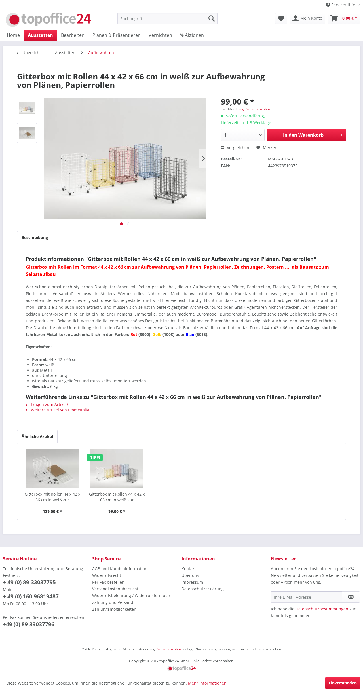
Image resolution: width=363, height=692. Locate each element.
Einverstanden (343, 682)
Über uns (190, 575)
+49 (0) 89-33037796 (28, 624)
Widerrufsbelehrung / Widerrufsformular (131, 595)
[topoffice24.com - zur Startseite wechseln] (48, 20)
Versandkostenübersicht (115, 588)
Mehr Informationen (207, 683)
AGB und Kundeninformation (119, 568)
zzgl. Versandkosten (254, 109)
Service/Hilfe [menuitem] (343, 4)
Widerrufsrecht (106, 575)
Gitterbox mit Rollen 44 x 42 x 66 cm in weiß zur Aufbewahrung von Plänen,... (52, 497)
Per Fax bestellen (108, 582)
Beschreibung (35, 237)
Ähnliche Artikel (37, 436)
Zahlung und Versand (112, 602)
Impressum (192, 582)
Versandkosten (169, 649)
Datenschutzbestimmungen (322, 608)
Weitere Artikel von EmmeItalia (59, 409)
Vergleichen (237, 147)
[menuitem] (167, 18)
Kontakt (189, 568)
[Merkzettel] (281, 18)
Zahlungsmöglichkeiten (114, 609)
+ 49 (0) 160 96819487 (31, 596)
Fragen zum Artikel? (49, 404)
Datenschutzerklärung (203, 588)
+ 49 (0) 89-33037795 (29, 582)
